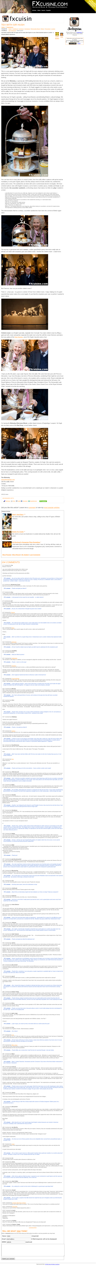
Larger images (57, 37)
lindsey (13, 731)
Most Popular (6, 555)
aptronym (14, 642)
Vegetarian (27, 29)
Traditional (15, 29)
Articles (34, 10)
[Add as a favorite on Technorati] (42, 501)
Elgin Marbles (19, 337)
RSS (79, 43)
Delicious (7, 501)
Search (43, 10)
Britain (42, 29)
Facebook (25, 501)
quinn (13, 1144)
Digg (14, 501)
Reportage (47, 29)
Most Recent (16, 555)
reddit (19, 501)
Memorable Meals (35, 29)
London (53, 29)
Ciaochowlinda (15, 678)
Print (61, 37)
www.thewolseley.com (8, 479)
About (39, 10)
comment (32, 507)
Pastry (10, 29)
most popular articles (51, 507)
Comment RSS (32, 1227)
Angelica (14, 665)
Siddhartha (14, 658)
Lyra (13, 1035)
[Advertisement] (72, 74)
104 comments (12, 30)
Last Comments (35, 555)
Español (48, 10)
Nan (13, 759)
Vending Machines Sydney (19, 1203)
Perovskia (14, 1206)
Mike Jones (14, 1045)
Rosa (13, 628)
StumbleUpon (33, 501)
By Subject (25, 555)
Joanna (13, 612)
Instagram (79, 32)
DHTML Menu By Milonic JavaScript (52, 1264)
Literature (21, 29)
